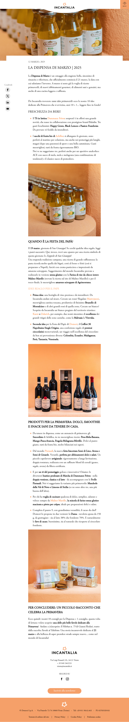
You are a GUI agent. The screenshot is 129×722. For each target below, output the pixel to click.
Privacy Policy (60, 717)
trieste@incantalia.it (64, 666)
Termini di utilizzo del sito (39, 717)
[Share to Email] (7, 108)
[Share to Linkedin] (7, 102)
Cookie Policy (76, 717)
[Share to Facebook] (7, 89)
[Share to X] (7, 96)
